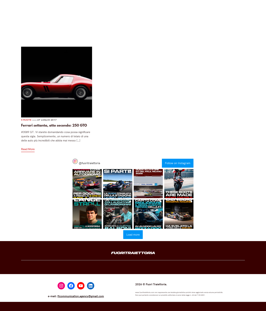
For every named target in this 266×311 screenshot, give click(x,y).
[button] (87, 183)
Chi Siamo (186, 28)
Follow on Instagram (177, 163)
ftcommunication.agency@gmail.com (80, 296)
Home (77, 28)
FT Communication (159, 28)
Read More (28, 149)
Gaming (134, 28)
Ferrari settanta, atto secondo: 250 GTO (54, 125)
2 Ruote (114, 28)
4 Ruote (94, 28)
